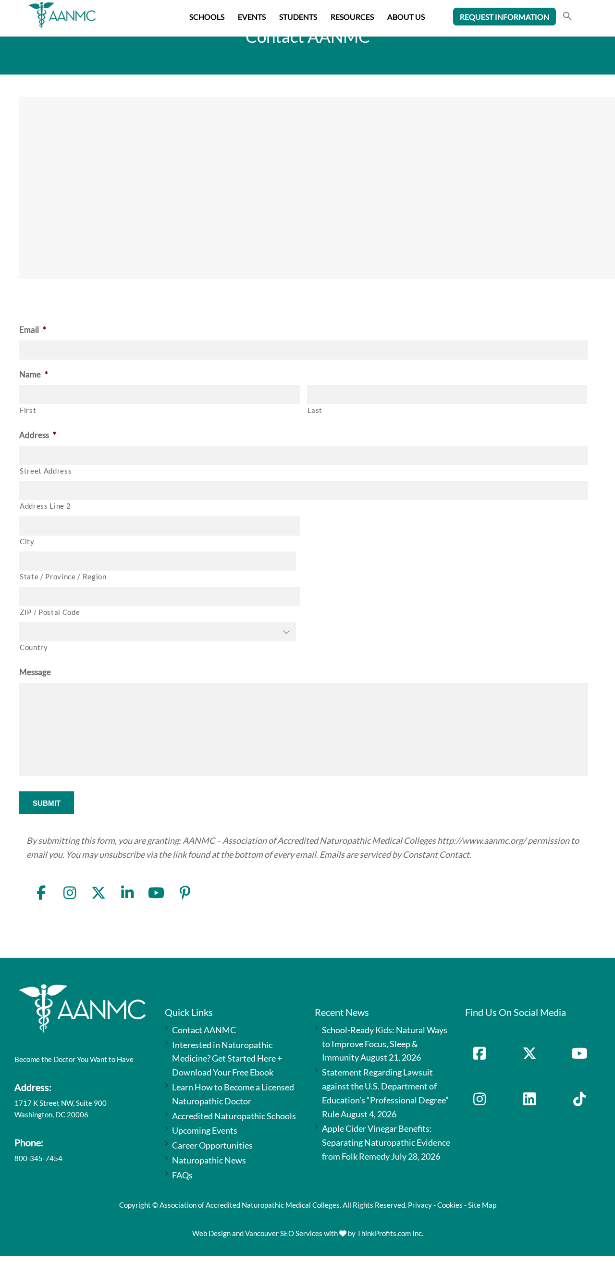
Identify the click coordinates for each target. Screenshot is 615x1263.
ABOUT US (406, 16)
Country (34, 647)
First (28, 410)
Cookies (450, 1204)
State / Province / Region (63, 577)
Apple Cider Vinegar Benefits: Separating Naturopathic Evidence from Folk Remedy (386, 1142)
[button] (567, 17)
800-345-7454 (38, 1158)
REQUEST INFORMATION (504, 16)
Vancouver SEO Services (283, 1233)
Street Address (46, 471)
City (27, 542)
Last (315, 410)
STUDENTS (298, 16)
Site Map (482, 1204)
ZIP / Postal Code (50, 612)
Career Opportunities (212, 1145)
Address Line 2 (45, 506)
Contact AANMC (204, 1030)
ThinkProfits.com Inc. (390, 1233)
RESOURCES (352, 16)
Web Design (211, 1233)
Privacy (420, 1204)
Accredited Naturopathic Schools (234, 1116)
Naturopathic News (209, 1160)
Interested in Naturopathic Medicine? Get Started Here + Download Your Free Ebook (227, 1058)
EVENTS (252, 16)
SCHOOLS (206, 16)
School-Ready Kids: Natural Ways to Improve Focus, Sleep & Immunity (384, 1044)
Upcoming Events (204, 1130)
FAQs (182, 1175)
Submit (47, 803)
